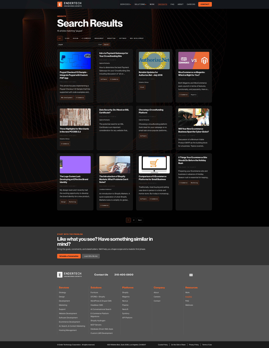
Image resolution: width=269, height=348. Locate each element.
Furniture (94, 292)
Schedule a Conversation (68, 256)
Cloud (67, 38)
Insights (162, 4)
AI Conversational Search (101, 309)
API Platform (127, 317)
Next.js (125, 301)
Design (75, 38)
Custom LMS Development (102, 333)
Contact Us (101, 274)
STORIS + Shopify (98, 296)
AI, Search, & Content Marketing (72, 326)
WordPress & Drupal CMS (101, 301)
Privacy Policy (194, 345)
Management (99, 38)
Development (64, 301)
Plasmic (125, 305)
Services (125, 4)
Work (152, 4)
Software (122, 38)
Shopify (125, 292)
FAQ (172, 4)
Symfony (125, 313)
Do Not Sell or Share (178, 345)
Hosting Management (68, 330)
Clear (100, 44)
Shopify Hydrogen (98, 320)
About (181, 4)
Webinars (189, 305)
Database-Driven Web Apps (102, 329)
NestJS (125, 309)
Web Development (137, 38)
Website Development (68, 313)
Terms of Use (207, 345)
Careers (191, 4)
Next (140, 220)
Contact (205, 4)
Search (106, 44)
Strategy (62, 292)
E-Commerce (86, 38)
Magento (126, 296)
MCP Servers (96, 325)
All (60, 38)
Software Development (68, 317)
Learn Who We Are (91, 256)
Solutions (140, 4)
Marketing (111, 38)
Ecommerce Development (69, 322)
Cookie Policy (163, 345)
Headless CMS (97, 305)
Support (62, 309)
